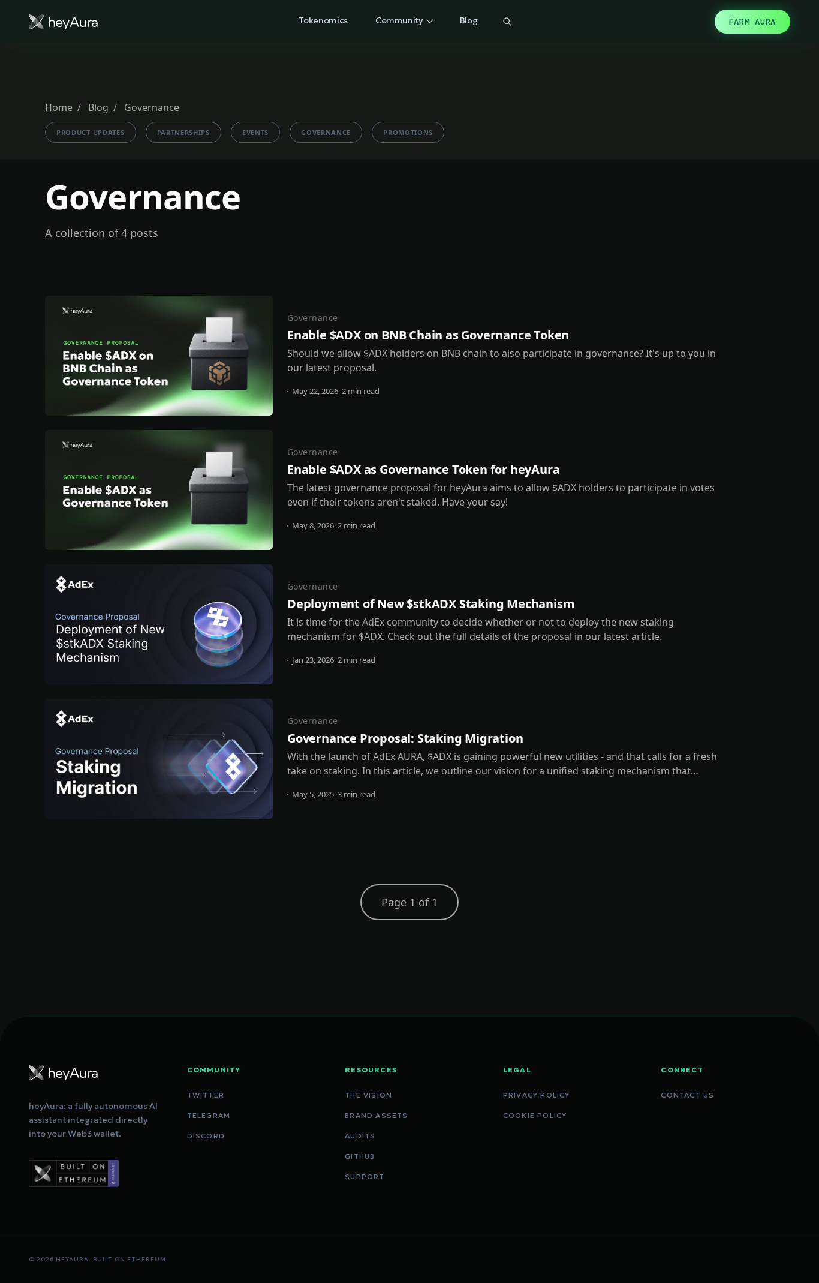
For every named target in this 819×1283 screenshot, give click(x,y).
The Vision (368, 1094)
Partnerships (183, 132)
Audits (360, 1135)
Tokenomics (323, 20)
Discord (206, 1135)
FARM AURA (752, 21)
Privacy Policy (536, 1094)
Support (364, 1176)
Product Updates (90, 132)
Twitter (205, 1094)
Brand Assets (376, 1115)
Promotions (408, 132)
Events (255, 132)
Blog (469, 20)
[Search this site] (507, 22)
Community (399, 20)
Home (59, 107)
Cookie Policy (535, 1115)
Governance (326, 132)
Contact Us (687, 1094)
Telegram (209, 1115)
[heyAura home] (63, 21)
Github (360, 1156)
